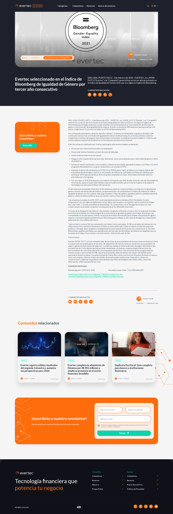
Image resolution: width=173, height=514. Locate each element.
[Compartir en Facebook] (95, 95)
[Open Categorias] (68, 5)
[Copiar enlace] (110, 95)
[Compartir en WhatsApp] (105, 95)
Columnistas (97, 476)
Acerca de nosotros (134, 485)
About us (95, 485)
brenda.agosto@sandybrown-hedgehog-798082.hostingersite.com (95, 274)
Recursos (95, 480)
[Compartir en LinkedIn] (89, 95)
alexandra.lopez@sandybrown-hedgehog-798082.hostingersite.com (95, 276)
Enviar (122, 433)
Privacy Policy (97, 489)
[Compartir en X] (100, 95)
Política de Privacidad (135, 489)
